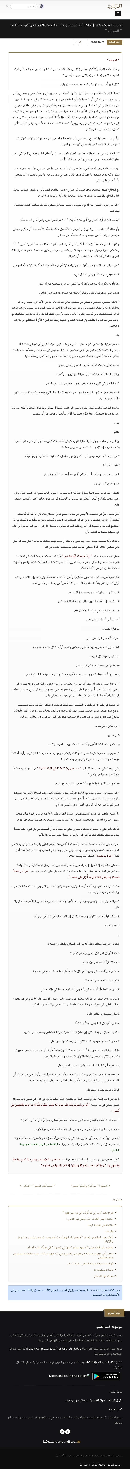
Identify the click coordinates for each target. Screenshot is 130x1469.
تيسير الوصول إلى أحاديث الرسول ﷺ (66, 1290)
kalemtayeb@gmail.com (60, 1442)
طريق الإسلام (115, 1400)
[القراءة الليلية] (40, 6)
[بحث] (7, 6)
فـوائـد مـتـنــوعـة (71, 25)
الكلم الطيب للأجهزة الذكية (101, 1362)
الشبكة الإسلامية (97, 1400)
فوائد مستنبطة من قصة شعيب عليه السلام (90, 1263)
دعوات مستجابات (103, 1270)
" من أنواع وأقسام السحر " (90, 1186)
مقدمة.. (109, 1231)
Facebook (67, 1431)
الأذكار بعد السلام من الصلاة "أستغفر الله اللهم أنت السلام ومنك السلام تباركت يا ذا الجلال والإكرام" (65, 1239)
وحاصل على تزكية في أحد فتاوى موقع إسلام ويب (55, 1348)
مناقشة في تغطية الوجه (100, 1225)
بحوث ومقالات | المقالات (97, 25)
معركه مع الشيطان (103, 1276)
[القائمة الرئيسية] (118, 13)
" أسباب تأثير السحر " (37, 1186)
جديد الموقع (114, 1464)
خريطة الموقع (98, 1464)
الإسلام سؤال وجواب (76, 1400)
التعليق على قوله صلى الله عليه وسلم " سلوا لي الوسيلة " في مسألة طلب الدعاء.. (69, 1247)
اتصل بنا (84, 1464)
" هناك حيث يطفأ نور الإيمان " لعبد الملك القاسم (35, 25)
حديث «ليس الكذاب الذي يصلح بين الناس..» (89, 1219)
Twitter (62, 1431)
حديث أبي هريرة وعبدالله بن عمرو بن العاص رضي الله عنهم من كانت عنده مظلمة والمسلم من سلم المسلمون (63, 1255)
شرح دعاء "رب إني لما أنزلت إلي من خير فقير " (88, 1212)
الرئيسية (117, 25)
